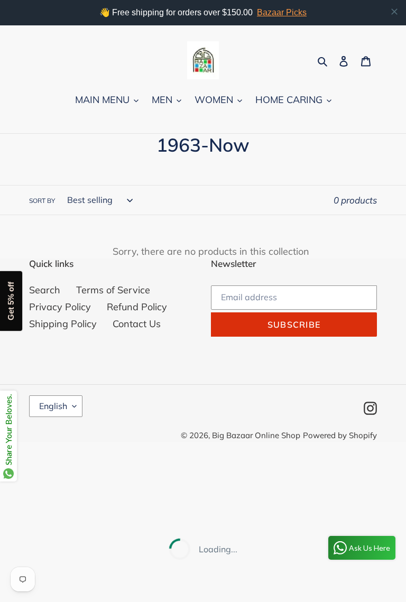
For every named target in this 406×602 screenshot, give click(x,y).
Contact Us (137, 324)
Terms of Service (113, 290)
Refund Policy (137, 307)
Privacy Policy (60, 307)
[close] (394, 11)
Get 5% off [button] (10, 301)
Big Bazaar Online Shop (256, 435)
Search (44, 290)
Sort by (42, 201)
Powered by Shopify (340, 435)
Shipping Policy (63, 324)
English (53, 406)
